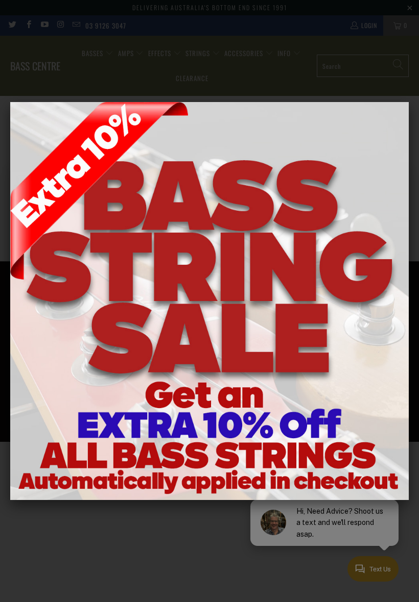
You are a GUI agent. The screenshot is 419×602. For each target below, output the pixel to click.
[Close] (409, 102)
